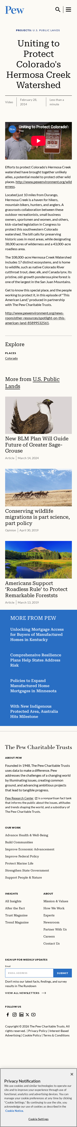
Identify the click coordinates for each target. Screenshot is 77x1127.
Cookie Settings (38, 1119)
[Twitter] (27, 1014)
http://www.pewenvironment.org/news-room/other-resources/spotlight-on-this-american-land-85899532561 (35, 318)
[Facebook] (7, 1014)
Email (8, 966)
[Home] (38, 747)
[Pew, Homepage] (14, 9)
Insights (11, 893)
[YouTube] (33, 1014)
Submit (62, 973)
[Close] (72, 1074)
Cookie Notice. (14, 1110)
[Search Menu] (58, 9)
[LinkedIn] (21, 1014)
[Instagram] (14, 1014)
